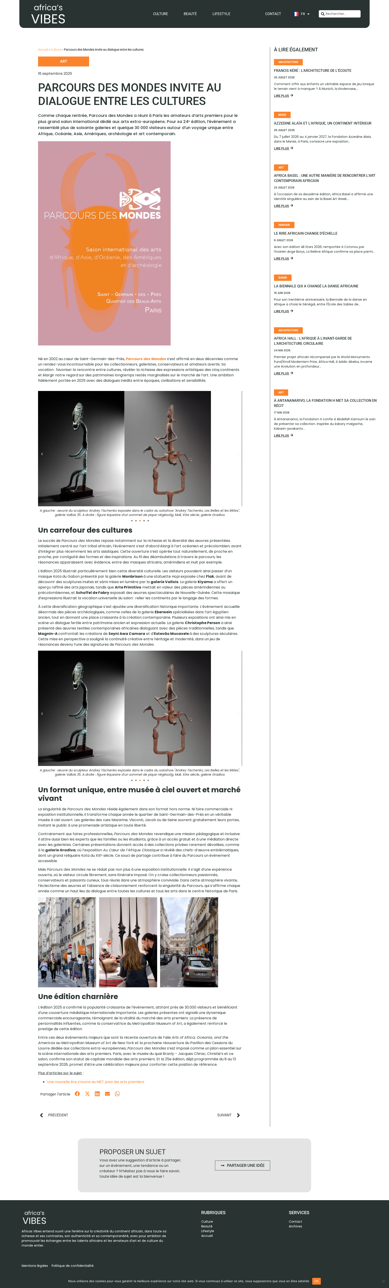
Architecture (288, 62)
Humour (284, 225)
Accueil (43, 49)
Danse (282, 277)
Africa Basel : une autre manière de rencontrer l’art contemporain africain (324, 178)
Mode (282, 114)
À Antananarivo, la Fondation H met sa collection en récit (325, 403)
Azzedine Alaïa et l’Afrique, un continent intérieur (322, 123)
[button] (42, 454)
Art (63, 61)
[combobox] (339, 14)
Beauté (190, 14)
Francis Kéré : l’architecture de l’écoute (312, 70)
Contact (273, 14)
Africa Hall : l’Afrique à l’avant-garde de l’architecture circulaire (313, 341)
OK (316, 1281)
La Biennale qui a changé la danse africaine (316, 286)
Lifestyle (221, 14)
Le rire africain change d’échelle (305, 233)
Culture (160, 14)
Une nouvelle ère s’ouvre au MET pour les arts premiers (95, 1081)
